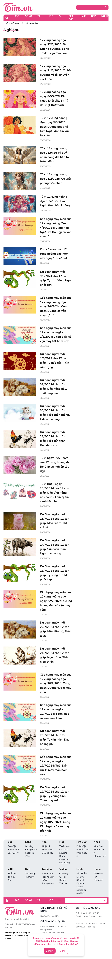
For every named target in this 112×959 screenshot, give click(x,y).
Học (50, 16)
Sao (17, 16)
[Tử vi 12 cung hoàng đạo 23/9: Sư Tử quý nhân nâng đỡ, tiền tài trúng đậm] (20, 155)
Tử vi (44, 880)
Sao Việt (12, 846)
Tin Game (98, 873)
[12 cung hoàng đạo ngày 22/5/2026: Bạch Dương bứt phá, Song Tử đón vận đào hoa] (20, 47)
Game (97, 869)
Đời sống (63, 873)
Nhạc (82, 16)
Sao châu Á (13, 849)
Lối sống (29, 846)
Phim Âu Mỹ (82, 849)
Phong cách (31, 849)
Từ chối (62, 950)
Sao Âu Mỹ (13, 852)
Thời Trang (30, 873)
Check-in (29, 852)
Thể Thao (12, 873)
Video (63, 869)
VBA (27, 856)
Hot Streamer (98, 878)
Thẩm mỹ (29, 876)
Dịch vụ (80, 883)
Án (9, 880)
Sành (79, 869)
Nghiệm (47, 869)
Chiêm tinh (47, 873)
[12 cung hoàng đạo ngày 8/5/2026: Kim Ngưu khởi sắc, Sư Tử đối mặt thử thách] (20, 99)
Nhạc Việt (98, 846)
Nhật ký (46, 846)
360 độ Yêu (47, 852)
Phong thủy (48, 883)
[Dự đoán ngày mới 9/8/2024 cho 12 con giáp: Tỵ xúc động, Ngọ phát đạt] (20, 279)
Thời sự (11, 876)
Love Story (47, 849)
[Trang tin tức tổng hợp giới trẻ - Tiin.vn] (18, 7)
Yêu (39, 16)
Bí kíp (62, 856)
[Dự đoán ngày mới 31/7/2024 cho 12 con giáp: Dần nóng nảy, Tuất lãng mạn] (20, 387)
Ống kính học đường (64, 861)
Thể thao (63, 883)
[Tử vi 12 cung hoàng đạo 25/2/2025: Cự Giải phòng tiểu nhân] (20, 181)
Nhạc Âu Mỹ (100, 856)
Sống (28, 16)
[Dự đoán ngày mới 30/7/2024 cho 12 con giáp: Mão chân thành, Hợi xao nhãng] (20, 413)
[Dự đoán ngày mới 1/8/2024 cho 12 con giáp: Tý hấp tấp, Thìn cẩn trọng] (20, 361)
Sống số (80, 880)
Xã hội (62, 880)
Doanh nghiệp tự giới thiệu (81, 890)
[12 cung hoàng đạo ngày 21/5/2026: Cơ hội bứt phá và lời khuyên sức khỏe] (20, 73)
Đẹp (93, 16)
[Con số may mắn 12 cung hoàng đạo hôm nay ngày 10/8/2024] (20, 256)
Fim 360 (71, 18)
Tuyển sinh (64, 846)
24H (61, 16)
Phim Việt (81, 846)
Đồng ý (49, 950)
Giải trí (62, 876)
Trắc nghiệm (48, 876)
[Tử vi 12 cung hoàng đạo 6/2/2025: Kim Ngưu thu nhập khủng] (20, 204)
